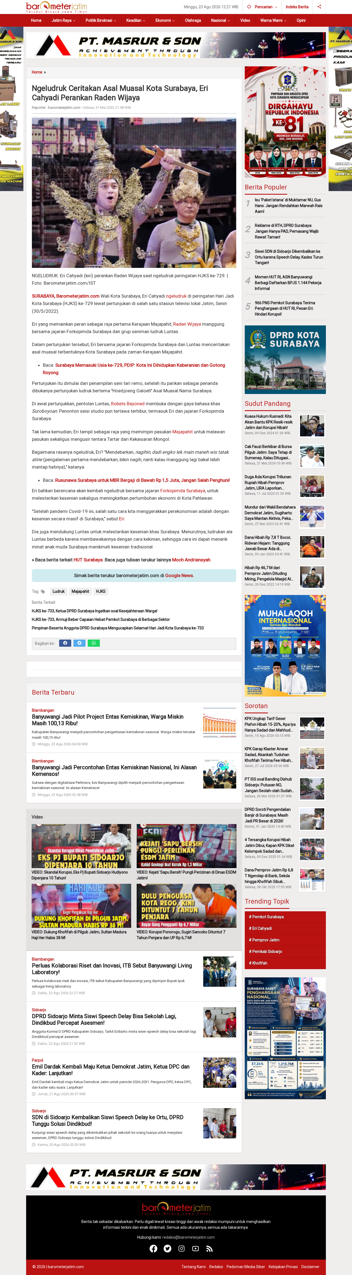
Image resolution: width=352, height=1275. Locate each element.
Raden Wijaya (187, 324)
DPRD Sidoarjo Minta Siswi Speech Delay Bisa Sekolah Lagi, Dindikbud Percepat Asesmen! (104, 1019)
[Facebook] (65, 643)
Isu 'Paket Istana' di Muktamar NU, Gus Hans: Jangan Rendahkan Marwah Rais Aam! (289, 205)
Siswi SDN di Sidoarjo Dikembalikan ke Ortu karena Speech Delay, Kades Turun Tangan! (289, 257)
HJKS (101, 591)
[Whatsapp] (94, 643)
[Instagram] (182, 1251)
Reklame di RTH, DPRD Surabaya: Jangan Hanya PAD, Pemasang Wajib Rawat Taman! (287, 231)
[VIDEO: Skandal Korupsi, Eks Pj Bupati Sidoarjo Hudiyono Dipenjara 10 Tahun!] (81, 846)
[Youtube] (196, 1251)
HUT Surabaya (88, 559)
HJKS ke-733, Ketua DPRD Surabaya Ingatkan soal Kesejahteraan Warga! (94, 611)
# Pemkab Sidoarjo (265, 951)
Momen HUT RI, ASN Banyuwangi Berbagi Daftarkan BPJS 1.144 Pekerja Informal (288, 283)
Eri (121, 518)
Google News (179, 575)
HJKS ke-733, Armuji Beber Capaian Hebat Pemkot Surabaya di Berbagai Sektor (101, 619)
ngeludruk (176, 296)
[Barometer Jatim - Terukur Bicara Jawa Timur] (56, 6)
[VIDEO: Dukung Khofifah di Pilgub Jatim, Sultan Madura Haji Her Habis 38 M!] (81, 906)
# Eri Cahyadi (260, 928)
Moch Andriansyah (191, 559)
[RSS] (210, 1251)
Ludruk (59, 591)
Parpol (37, 1060)
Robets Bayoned (128, 403)
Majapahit (182, 431)
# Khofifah (258, 963)
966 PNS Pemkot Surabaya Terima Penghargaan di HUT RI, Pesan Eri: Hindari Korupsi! (285, 308)
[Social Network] (319, 7)
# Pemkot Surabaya (266, 917)
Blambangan (43, 710)
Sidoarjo (39, 1010)
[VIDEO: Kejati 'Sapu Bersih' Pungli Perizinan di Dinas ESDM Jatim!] (186, 846)
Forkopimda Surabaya (182, 490)
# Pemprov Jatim (264, 940)
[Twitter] (79, 643)
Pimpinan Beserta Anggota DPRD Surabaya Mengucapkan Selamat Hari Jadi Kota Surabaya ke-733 (118, 628)
